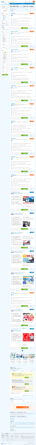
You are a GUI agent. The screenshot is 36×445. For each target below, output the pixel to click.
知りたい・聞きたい (22, 3)
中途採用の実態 (32, 437)
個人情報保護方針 (4, 444)
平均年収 (25, 437)
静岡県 (23, 400)
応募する (32, 192)
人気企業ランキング (23, 437)
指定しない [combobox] (4, 32)
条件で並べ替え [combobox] (26, 9)
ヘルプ (33, 433)
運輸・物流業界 (12, 400)
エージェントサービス (3, 437)
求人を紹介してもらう (14, 3)
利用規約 (14, 433)
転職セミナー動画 (16, 437)
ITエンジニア (7, 436)
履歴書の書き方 (25, 436)
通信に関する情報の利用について (17, 433)
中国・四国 (12, 439)
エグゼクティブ (8, 439)
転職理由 (28, 437)
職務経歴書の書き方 (28, 436)
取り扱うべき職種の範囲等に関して (22, 433)
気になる (31, 82)
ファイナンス (7, 438)
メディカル (7, 437)
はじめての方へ (3, 436)
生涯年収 (27, 437)
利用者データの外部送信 (27, 433)
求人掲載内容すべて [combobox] (4, 47)
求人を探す (5, 3)
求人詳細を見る (24, 82)
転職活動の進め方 (22, 436)
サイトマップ (32, 433)
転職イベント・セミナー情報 (17, 436)
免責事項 (30, 433)
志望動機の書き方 (31, 436)
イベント (31, 3)
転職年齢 (30, 437)
